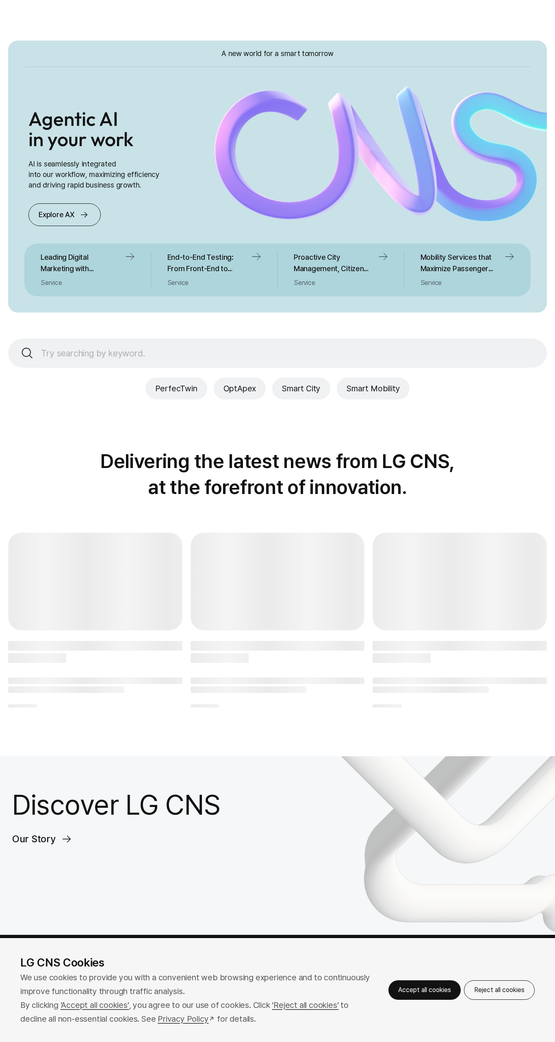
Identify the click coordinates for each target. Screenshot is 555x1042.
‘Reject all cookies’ (305, 1005)
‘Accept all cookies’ (95, 1005)
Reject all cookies (499, 990)
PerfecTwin (176, 388)
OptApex (239, 388)
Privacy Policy (183, 1019)
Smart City (301, 388)
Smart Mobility (373, 388)
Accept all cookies (424, 990)
